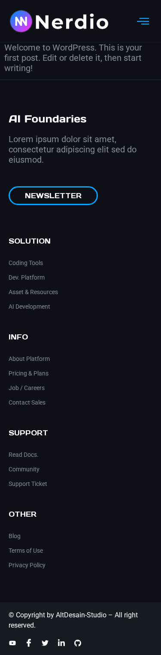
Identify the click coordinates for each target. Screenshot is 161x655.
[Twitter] (45, 643)
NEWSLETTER (53, 195)
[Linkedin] (61, 643)
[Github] (78, 643)
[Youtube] (12, 643)
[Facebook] (29, 642)
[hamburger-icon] (142, 21)
